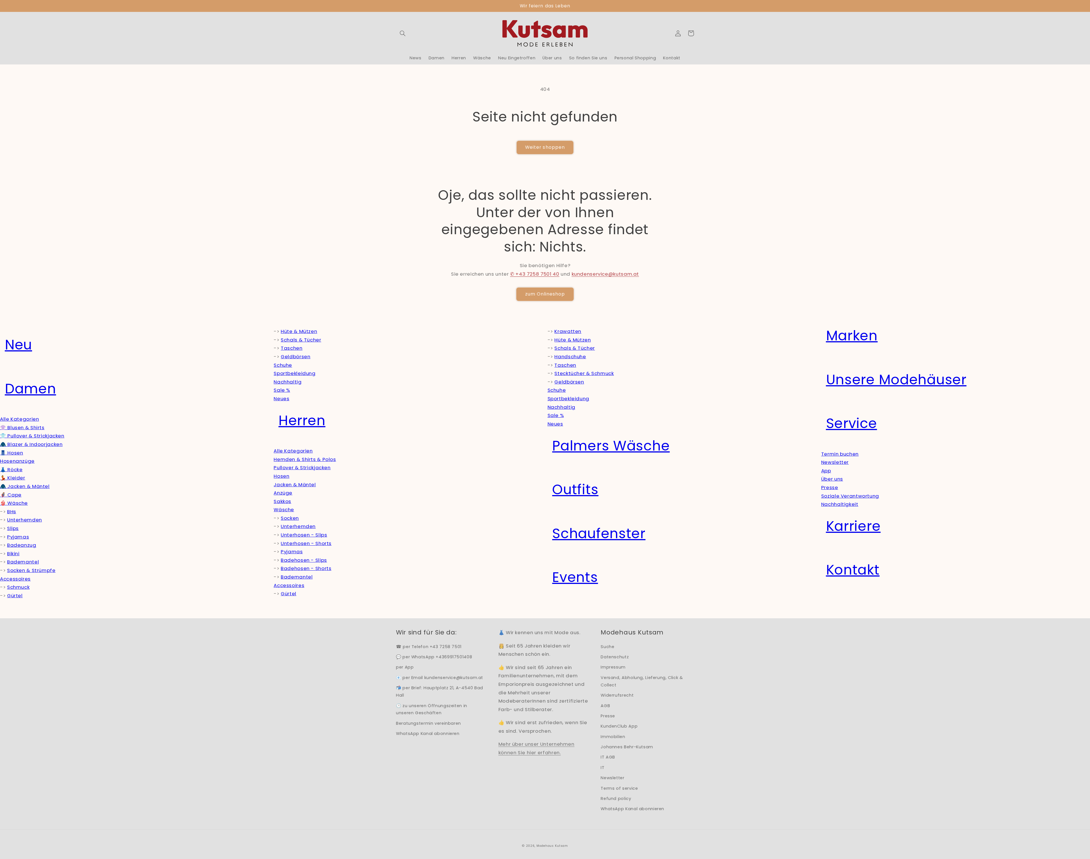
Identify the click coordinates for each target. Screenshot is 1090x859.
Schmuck (18, 587)
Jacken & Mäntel (295, 484)
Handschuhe (570, 356)
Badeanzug (21, 545)
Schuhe (283, 365)
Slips (13, 528)
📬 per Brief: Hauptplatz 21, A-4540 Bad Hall (439, 691)
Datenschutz (615, 657)
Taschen (291, 348)
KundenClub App (619, 726)
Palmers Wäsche (611, 445)
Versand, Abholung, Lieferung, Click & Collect (642, 681)
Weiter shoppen (545, 147)
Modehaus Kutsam (552, 846)
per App (405, 667)
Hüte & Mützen (299, 331)
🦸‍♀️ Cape (11, 494)
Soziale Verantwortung (850, 496)
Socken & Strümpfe (31, 570)
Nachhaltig (287, 381)
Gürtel (15, 595)
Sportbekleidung (294, 373)
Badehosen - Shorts (306, 568)
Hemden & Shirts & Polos (305, 459)
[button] (402, 33)
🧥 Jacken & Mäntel (25, 486)
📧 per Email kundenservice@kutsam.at (439, 677)
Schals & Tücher (301, 339)
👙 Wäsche (14, 503)
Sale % (282, 390)
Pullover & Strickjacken (302, 467)
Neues (281, 398)
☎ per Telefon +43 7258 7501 (429, 647)
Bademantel (23, 561)
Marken (852, 335)
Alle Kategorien (19, 419)
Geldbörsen (295, 356)
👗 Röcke (11, 469)
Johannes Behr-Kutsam (627, 747)
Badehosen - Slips (304, 560)
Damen (30, 388)
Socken (290, 518)
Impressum (613, 667)
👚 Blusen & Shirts (22, 427)
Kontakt (853, 569)
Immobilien (613, 736)
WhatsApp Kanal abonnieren (428, 733)
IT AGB (608, 757)
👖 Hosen (11, 452)
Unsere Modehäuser (896, 379)
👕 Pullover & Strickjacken (32, 435)
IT (602, 767)
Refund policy (616, 798)
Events (575, 577)
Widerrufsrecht (617, 695)
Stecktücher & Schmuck (584, 373)
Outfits (575, 489)
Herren (301, 420)
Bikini (13, 553)
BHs (11, 511)
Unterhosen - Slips (304, 534)
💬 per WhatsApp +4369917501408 (434, 657)
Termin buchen (840, 454)
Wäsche (284, 509)
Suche (607, 647)
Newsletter (835, 462)
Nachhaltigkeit (839, 504)
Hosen (281, 476)
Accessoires (15, 578)
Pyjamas (18, 536)
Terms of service (619, 788)
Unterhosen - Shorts (306, 543)
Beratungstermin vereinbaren (428, 723)
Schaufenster (598, 533)
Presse (829, 487)
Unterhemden (24, 519)
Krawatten (567, 331)
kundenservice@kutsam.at (605, 274)
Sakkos (282, 501)
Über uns (832, 478)
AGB (605, 706)
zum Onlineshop (545, 294)
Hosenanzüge (17, 461)
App (826, 470)
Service (851, 423)
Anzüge (283, 492)
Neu (18, 344)
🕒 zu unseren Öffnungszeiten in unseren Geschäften (431, 709)
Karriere (853, 526)
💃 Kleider (12, 477)
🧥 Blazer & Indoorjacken (31, 444)
